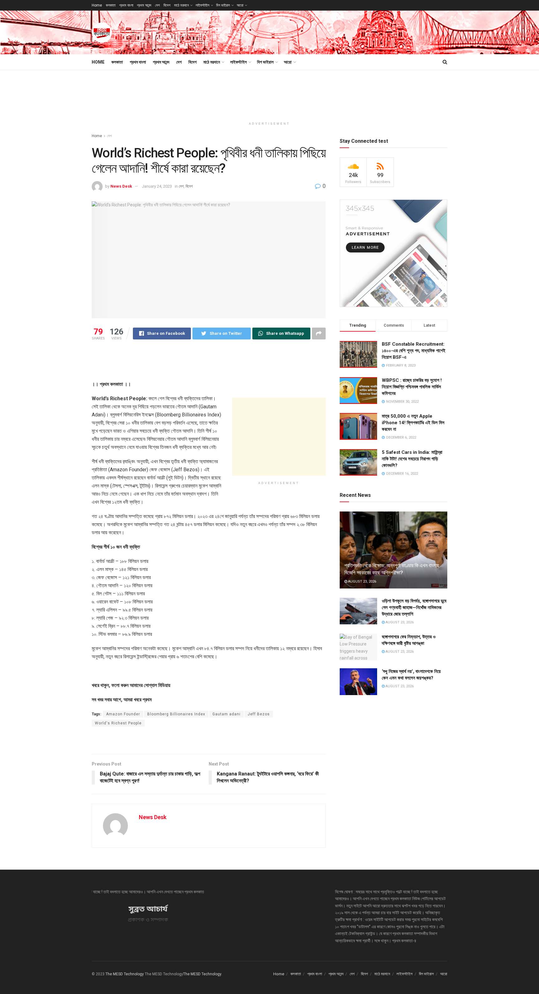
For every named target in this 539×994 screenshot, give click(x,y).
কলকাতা (110, 5)
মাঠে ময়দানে (181, 5)
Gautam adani (226, 714)
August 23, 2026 (361, 581)
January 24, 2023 (157, 186)
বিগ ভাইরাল (223, 5)
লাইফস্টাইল (202, 5)
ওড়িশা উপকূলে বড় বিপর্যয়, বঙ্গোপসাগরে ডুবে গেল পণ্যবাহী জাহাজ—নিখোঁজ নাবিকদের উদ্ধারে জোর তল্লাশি (414, 607)
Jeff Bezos (259, 714)
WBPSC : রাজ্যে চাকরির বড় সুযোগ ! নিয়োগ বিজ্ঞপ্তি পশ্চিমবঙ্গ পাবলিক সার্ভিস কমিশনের (412, 386)
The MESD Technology (124, 974)
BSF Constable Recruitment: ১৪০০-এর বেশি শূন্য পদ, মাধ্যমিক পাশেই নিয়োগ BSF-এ (413, 350)
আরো (240, 5)
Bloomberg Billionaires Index (176, 714)
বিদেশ (166, 5)
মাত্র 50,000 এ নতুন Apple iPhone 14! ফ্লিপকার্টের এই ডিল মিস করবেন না (413, 422)
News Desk (121, 186)
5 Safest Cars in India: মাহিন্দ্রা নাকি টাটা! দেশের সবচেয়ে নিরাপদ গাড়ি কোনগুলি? (412, 458)
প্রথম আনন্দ (144, 5)
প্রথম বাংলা (126, 5)
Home (97, 5)
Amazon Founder (123, 714)
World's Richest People (118, 723)
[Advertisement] (333, 31)
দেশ (157, 5)
